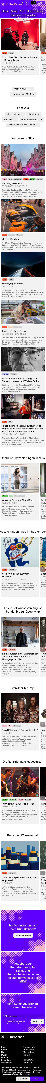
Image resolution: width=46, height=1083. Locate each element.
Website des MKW (29, 979)
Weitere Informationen (21, 1074)
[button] (42, 49)
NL (22, 2)
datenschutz (29, 1047)
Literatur (40, 11)
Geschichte (30, 15)
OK (36, 1079)
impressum (28, 1049)
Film (22, 11)
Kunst (5, 11)
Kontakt (26, 1055)
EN (27, 2)
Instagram (28, 1060)
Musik (30, 11)
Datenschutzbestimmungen (16, 1021)
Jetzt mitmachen (23, 935)
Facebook (27, 1062)
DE (33, 2)
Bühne (14, 11)
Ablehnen (22, 1079)
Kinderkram (16, 15)
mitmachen (28, 1052)
